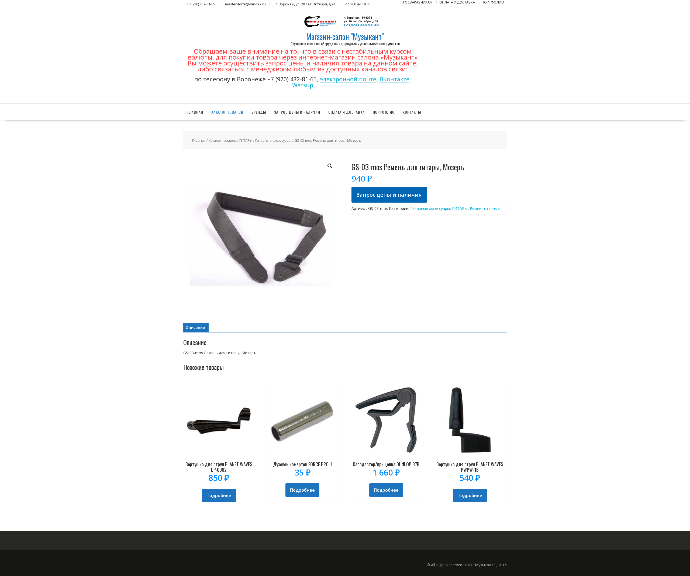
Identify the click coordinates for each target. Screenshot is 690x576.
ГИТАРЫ (245, 140)
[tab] (195, 327)
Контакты (412, 112)
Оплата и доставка (346, 112)
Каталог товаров (227, 112)
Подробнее (218, 495)
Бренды (258, 112)
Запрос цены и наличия (297, 112)
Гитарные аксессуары (273, 140)
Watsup (302, 85)
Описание (195, 327)
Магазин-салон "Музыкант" (345, 36)
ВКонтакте (394, 79)
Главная (195, 112)
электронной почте (348, 79)
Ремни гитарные (485, 208)
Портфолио (384, 112)
